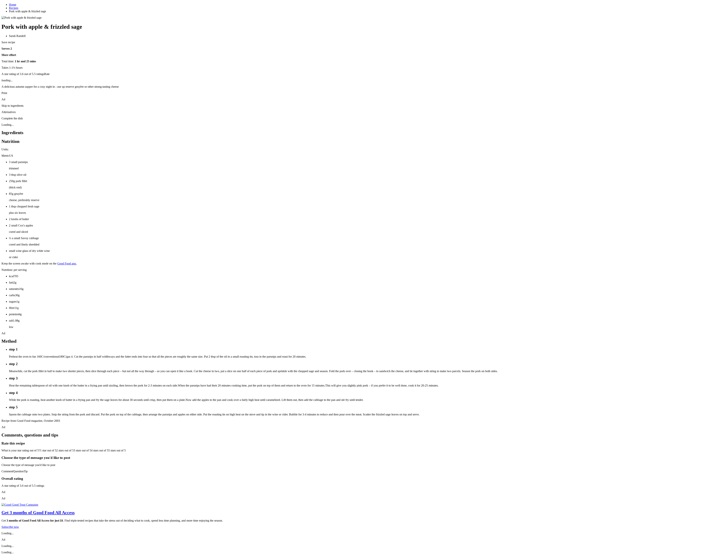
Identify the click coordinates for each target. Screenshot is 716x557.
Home (12, 4)
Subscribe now (10, 526)
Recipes (13, 8)
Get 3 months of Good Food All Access (38, 512)
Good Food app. (67, 263)
